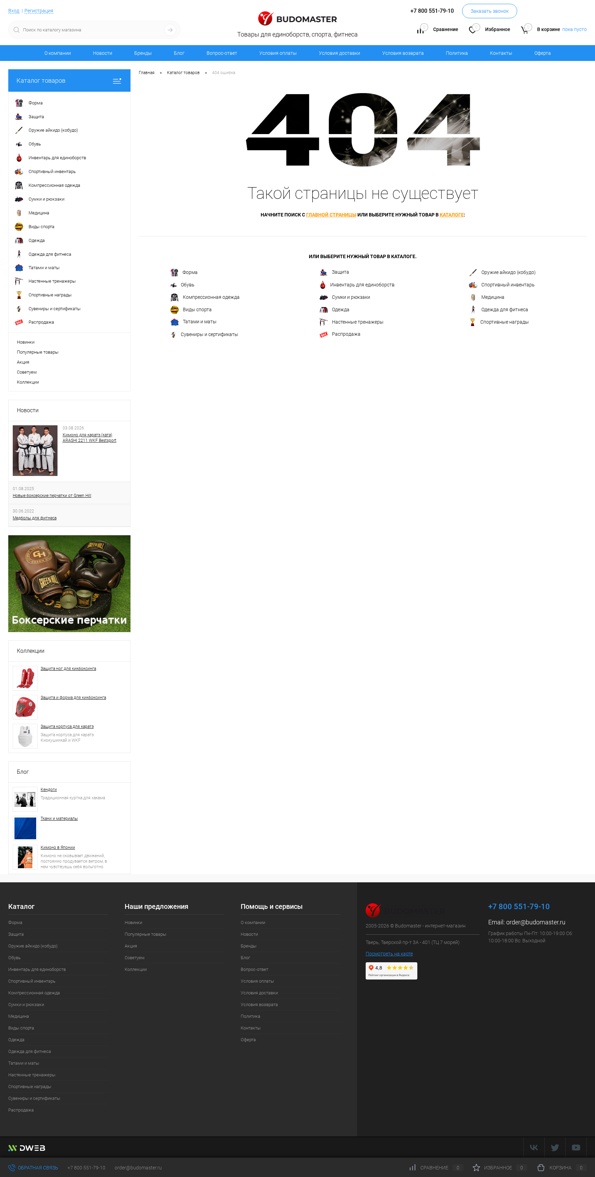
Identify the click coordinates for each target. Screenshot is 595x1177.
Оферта (542, 53)
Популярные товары (38, 352)
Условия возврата (403, 53)
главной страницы (331, 214)
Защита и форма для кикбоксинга (73, 697)
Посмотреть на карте (389, 953)
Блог (179, 53)
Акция (23, 362)
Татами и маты (200, 321)
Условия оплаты (278, 53)
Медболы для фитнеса (34, 518)
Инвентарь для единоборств (362, 284)
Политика (457, 53)
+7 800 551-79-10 (86, 1167)
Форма (190, 272)
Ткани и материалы (59, 818)
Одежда (340, 309)
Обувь (188, 284)
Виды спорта (197, 309)
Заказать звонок (490, 11)
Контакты (501, 53)
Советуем (27, 372)
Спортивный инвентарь (508, 284)
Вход (13, 10)
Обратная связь (37, 1167)
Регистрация (38, 10)
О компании (57, 53)
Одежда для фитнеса (504, 309)
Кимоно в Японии (58, 847)
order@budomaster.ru (535, 922)
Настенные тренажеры (358, 322)
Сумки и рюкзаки (351, 297)
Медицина (492, 297)
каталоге (452, 214)
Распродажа (346, 334)
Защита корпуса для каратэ (67, 726)
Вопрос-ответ (222, 53)
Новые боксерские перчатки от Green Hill (52, 495)
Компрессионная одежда (211, 297)
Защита (340, 272)
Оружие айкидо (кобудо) (508, 272)
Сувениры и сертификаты (209, 334)
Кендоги (49, 789)
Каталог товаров (41, 80)
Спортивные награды (504, 322)
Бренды (143, 53)
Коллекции (28, 382)
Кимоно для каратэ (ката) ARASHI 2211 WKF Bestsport (89, 438)
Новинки (25, 342)
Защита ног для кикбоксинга (68, 668)
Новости (102, 53)
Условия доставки (339, 53)
